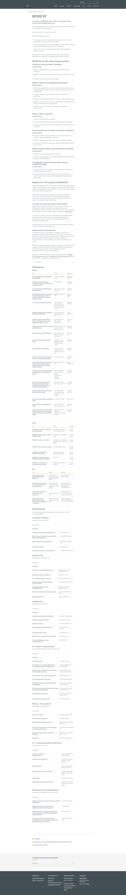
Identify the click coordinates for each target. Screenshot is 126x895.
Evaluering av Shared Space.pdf (39, 632)
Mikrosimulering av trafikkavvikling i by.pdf (42, 722)
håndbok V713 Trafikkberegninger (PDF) (61, 256)
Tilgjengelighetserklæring (54, 884)
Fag (84, 6)
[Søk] (97, 2)
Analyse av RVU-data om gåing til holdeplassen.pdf (44, 591)
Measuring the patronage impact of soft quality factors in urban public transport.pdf (39, 485)
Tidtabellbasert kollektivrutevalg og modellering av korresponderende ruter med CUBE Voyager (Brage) (42, 283)
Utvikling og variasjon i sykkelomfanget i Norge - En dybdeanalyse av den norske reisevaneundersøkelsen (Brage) (41, 321)
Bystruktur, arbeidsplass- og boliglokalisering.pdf (43, 532)
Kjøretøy (62, 6)
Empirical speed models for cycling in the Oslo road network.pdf (38, 477)
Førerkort (69, 6)
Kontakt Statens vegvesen (38, 878)
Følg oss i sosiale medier (38, 880)
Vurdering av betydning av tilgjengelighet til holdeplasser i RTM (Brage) (42, 313)
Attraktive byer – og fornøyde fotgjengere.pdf (42, 570)
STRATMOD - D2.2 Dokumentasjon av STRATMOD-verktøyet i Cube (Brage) (40, 458)
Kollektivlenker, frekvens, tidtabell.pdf (41, 698)
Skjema (65, 889)
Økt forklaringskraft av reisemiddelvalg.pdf (42, 541)
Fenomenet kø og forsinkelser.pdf (40, 718)
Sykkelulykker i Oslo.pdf (37, 623)
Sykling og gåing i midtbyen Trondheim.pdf (42, 627)
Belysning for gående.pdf (38, 596)
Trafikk (55, 6)
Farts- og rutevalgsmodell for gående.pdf (41, 578)
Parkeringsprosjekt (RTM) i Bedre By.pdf (41, 679)
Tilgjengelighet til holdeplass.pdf (40, 693)
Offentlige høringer (68, 887)
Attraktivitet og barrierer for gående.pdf (41, 575)
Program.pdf (35, 528)
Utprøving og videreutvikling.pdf (39, 759)
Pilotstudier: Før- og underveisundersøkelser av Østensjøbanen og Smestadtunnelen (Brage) (42, 372)
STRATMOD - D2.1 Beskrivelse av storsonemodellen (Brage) (39, 453)
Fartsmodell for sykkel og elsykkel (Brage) (41, 302)
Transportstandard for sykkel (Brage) (40, 348)
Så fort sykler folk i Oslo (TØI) (39, 845)
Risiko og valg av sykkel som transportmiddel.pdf (43, 550)
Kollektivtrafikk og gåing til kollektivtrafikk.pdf (42, 782)
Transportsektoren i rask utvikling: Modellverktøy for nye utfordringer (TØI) (51, 842)
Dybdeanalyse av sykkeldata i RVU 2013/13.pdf (43, 616)
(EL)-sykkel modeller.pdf (38, 546)
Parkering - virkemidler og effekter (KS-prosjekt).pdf (44, 675)
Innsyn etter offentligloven (70, 885)
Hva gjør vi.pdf (35, 738)
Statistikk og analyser (69, 883)
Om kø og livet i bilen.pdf (38, 714)
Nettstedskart (51, 878)
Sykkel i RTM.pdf (36, 778)
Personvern (50, 880)
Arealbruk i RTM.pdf (36, 766)
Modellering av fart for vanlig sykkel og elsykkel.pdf (44, 636)
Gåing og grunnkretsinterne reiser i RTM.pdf (42, 771)
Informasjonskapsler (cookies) (55, 882)
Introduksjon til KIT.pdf (37, 661)
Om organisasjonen (68, 878)
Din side (97, 6)
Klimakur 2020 (68, 211)
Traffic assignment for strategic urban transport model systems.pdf (39, 493)
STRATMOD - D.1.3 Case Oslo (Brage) (40, 440)
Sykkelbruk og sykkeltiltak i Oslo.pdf (40, 619)
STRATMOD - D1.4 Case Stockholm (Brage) (42, 446)
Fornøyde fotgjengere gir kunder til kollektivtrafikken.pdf (40, 587)
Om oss (89, 6)
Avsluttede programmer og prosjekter (35, 11)
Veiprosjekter (77, 6)
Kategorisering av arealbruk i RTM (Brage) (41, 333)
